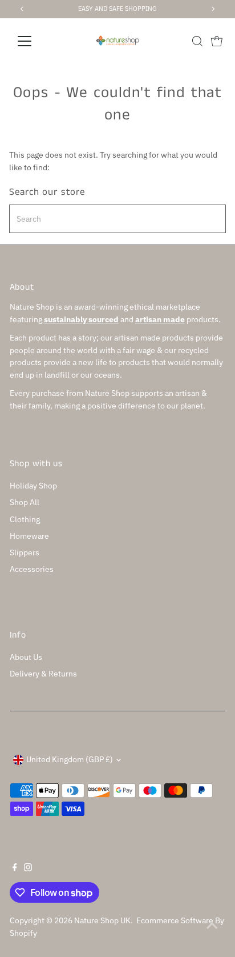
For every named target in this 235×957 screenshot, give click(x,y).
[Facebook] (15, 868)
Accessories (32, 569)
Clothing (25, 519)
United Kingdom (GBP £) (69, 759)
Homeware (29, 536)
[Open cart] (216, 41)
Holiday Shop (33, 485)
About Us (26, 657)
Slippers (24, 552)
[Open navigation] (35, 41)
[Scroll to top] (212, 925)
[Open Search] (197, 41)
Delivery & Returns (43, 673)
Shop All (24, 502)
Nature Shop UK (102, 920)
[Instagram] (28, 868)
